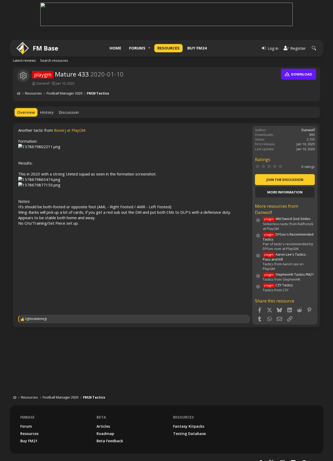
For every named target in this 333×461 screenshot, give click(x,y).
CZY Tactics (278, 285)
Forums (137, 47)
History (47, 112)
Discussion (69, 112)
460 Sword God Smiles (287, 218)
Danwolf (42, 83)
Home (115, 47)
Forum (26, 426)
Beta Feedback (110, 440)
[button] (149, 48)
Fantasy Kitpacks (188, 426)
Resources (168, 47)
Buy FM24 (197, 47)
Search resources (54, 60)
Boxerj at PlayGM (69, 130)
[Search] (314, 48)
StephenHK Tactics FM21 (289, 274)
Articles (103, 426)
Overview (26, 112)
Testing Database (189, 433)
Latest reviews (24, 60)
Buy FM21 (28, 440)
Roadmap (105, 433)
